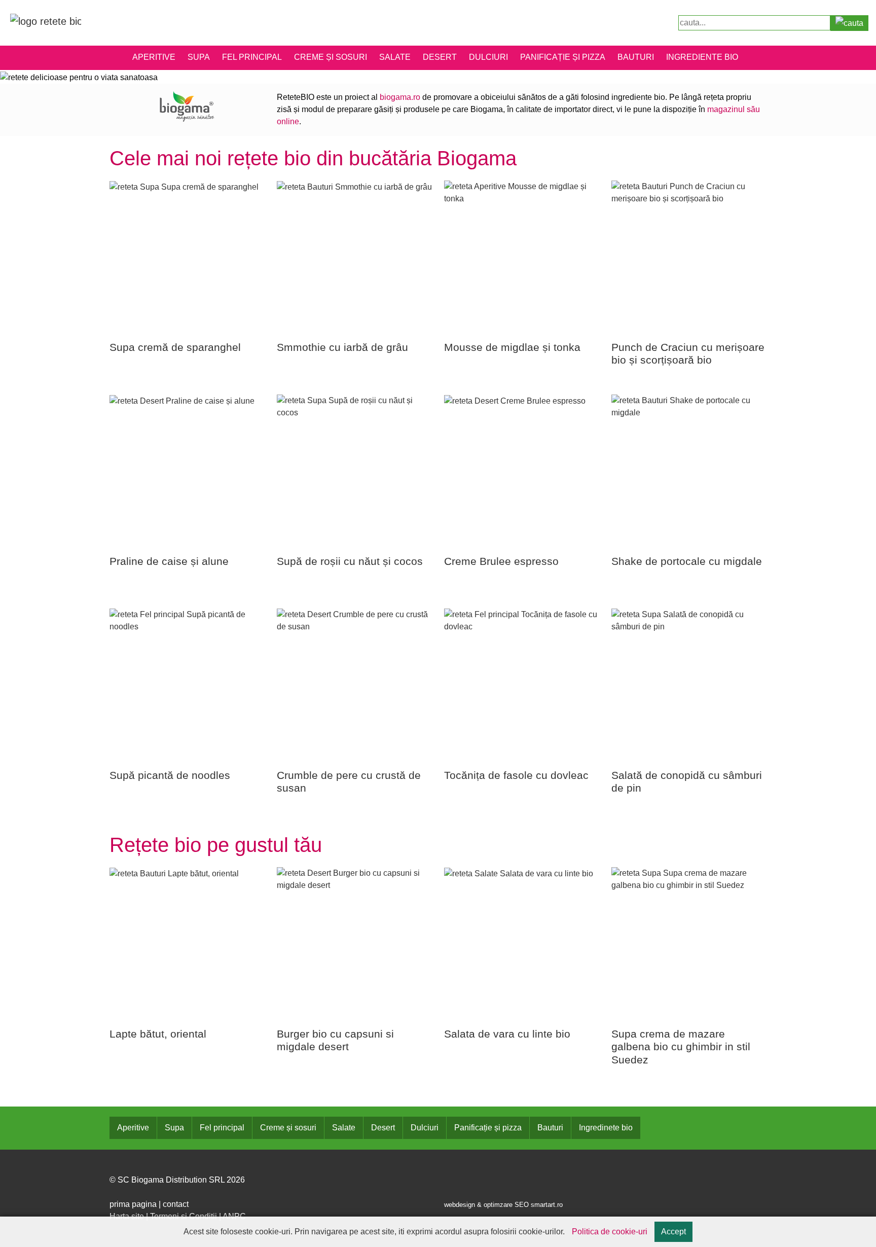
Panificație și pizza (562, 57)
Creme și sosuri (330, 57)
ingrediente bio (702, 57)
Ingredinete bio (606, 1127)
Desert (440, 57)
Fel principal (252, 57)
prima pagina (133, 1204)
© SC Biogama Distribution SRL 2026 (177, 1179)
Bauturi (635, 57)
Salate (395, 57)
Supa (199, 57)
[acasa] (45, 20)
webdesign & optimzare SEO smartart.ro (503, 1204)
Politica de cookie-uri (609, 1231)
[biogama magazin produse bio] (187, 105)
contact (176, 1204)
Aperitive (153, 57)
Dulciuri (488, 57)
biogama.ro (400, 97)
